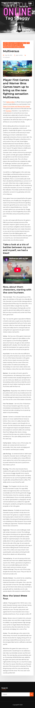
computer (11, 43)
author (5, 43)
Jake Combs (19, 43)
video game (7, 45)
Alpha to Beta (10, 102)
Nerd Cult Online (10, 2)
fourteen (9, 111)
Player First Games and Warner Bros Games (16, 106)
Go (31, 694)
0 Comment (6, 57)
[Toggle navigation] (31, 4)
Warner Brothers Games (10, 47)
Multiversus (20, 23)
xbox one (21, 47)
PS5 (28, 43)
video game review (17, 45)
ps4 (25, 43)
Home (13, 23)
